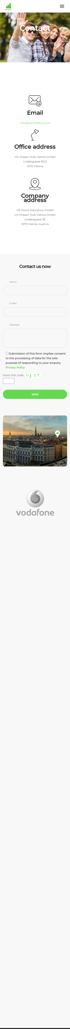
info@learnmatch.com (35, 123)
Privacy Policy (15, 367)
